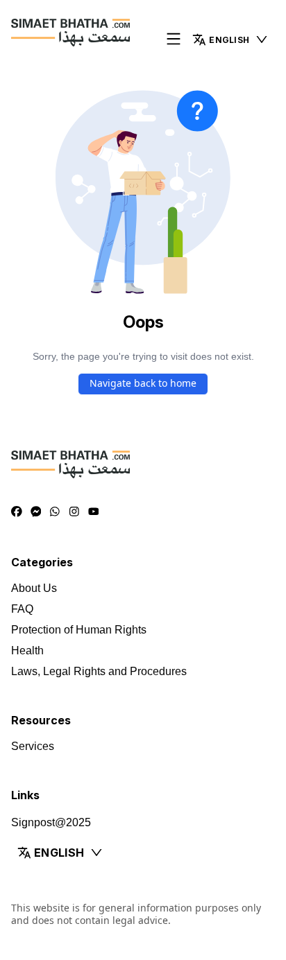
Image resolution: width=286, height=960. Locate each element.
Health (27, 650)
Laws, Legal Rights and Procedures (99, 671)
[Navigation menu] (173, 40)
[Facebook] (16, 512)
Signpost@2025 (51, 822)
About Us (34, 588)
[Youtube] (93, 512)
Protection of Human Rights (78, 630)
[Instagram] (74, 512)
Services (32, 746)
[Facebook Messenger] (36, 512)
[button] (230, 39)
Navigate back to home (143, 383)
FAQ (22, 609)
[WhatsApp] (54, 512)
